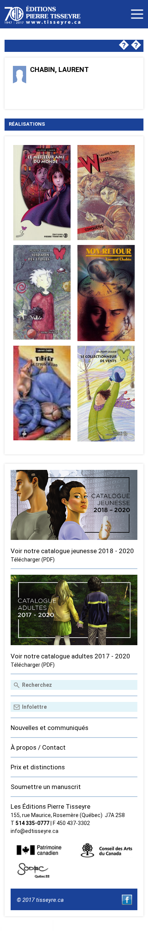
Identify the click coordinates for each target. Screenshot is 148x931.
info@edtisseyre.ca (34, 831)
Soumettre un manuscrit (46, 787)
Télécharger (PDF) (33, 560)
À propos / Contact (38, 747)
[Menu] (137, 14)
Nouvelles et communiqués (49, 727)
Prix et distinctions (38, 767)
